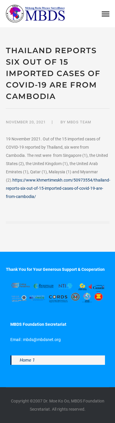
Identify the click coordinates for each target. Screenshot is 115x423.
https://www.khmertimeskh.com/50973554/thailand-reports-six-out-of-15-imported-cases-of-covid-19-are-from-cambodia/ (58, 188)
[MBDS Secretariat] (35, 13)
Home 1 (27, 360)
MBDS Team (79, 122)
